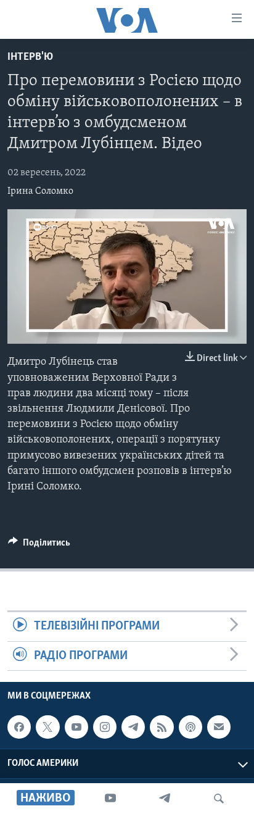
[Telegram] (164, 798)
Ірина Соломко (40, 191)
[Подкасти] (190, 727)
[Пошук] (218, 798)
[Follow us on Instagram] (105, 727)
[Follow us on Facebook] (19, 727)
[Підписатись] (219, 727)
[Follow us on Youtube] (76, 727)
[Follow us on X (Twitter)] (47, 727)
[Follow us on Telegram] (133, 727)
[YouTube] (110, 798)
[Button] (39, 545)
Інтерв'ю (30, 57)
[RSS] (161, 727)
